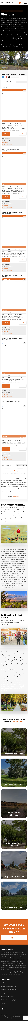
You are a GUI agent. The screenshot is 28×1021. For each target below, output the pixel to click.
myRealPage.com (16, 496)
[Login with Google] (6, 77)
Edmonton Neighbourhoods (9, 986)
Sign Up (14, 937)
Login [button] (15, 77)
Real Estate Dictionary (7, 996)
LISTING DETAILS (6, 134)
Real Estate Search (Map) (8, 1000)
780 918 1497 (5, 142)
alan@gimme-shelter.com (7, 144)
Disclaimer (4, 1003)
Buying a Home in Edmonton (9, 989)
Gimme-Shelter (7, 3)
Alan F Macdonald (12, 1015)
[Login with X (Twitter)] (9, 77)
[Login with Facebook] (3, 77)
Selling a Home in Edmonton (9, 993)
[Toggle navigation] (25, 2)
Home (2, 983)
